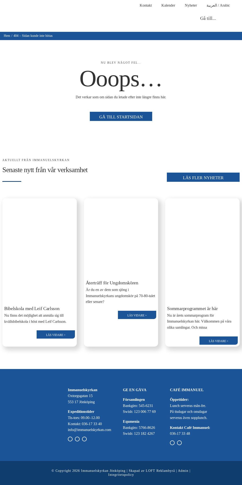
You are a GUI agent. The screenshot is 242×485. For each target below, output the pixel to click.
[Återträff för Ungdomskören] (121, 203)
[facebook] (70, 439)
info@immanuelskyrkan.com (89, 430)
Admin (183, 471)
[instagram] (77, 439)
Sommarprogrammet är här (192, 308)
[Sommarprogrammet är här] (202, 203)
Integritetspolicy (121, 475)
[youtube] (84, 439)
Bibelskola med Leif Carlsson (32, 308)
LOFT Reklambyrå (160, 471)
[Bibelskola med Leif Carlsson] (39, 203)
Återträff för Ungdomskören (112, 282)
